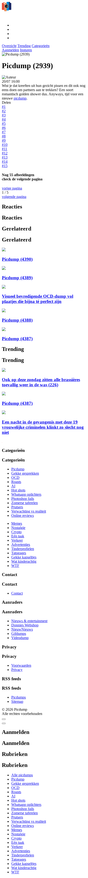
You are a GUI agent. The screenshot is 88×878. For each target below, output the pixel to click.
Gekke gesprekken (25, 473)
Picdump (17, 469)
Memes (16, 523)
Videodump (20, 638)
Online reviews (22, 515)
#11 (4, 149)
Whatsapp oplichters (26, 494)
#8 (4, 136)
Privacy (17, 670)
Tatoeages (18, 553)
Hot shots (18, 490)
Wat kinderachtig (23, 561)
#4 (4, 119)
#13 (5, 157)
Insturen (26, 50)
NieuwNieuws (22, 629)
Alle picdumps (22, 775)
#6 (4, 128)
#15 (5, 166)
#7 (4, 132)
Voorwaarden (21, 665)
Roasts (16, 482)
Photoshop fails (22, 499)
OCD (15, 478)
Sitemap (17, 701)
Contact (17, 593)
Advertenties (20, 545)
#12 (5, 153)
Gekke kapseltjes (23, 557)
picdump (20, 98)
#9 (4, 140)
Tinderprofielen (22, 549)
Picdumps (18, 697)
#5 (4, 124)
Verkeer (17, 540)
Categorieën (41, 46)
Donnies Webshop (24, 625)
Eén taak (17, 536)
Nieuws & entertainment (29, 621)
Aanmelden (10, 50)
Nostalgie (18, 528)
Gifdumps (18, 634)
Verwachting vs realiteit (28, 511)
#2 (4, 111)
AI (13, 486)
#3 (4, 115)
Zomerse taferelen (24, 503)
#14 (5, 162)
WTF (15, 566)
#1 (4, 107)
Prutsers (17, 507)
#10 (5, 145)
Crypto (16, 532)
